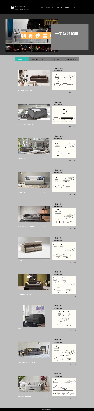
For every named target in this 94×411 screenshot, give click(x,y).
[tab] (22, 59)
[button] (34, 80)
